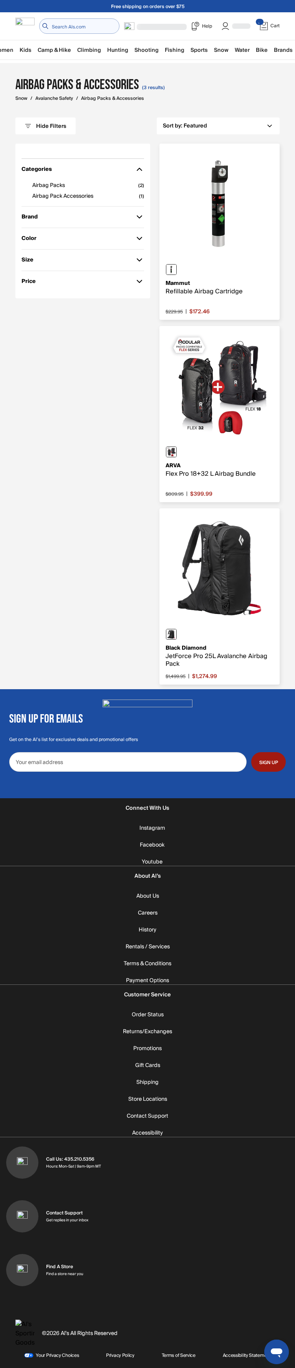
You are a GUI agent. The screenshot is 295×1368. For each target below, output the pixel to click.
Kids (25, 50)
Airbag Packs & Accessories (112, 98)
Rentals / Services (148, 947)
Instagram (152, 828)
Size (32, 261)
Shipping (147, 1082)
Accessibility (147, 1133)
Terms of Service (179, 1355)
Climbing (89, 50)
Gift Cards (147, 1065)
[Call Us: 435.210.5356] (22, 1162)
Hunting (117, 50)
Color (32, 240)
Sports (199, 50)
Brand (32, 218)
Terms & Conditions (147, 964)
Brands (283, 50)
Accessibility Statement (247, 1355)
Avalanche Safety (54, 98)
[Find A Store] (22, 1270)
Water (242, 50)
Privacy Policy (120, 1355)
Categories (37, 171)
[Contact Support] (22, 1216)
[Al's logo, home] (25, 26)
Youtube (152, 862)
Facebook (152, 845)
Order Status (148, 1015)
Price (32, 283)
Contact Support (147, 1116)
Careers (147, 913)
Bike (262, 50)
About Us (147, 896)
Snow (221, 50)
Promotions (147, 1048)
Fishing (174, 50)
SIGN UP (268, 762)
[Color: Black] (171, 452)
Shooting (146, 50)
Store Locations (147, 1099)
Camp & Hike (54, 50)
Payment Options (147, 980)
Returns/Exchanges (147, 1032)
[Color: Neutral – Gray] (171, 269)
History (147, 930)
